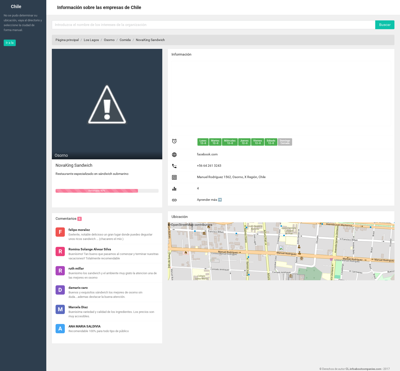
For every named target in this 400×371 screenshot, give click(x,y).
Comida (125, 40)
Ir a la (10, 42)
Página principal (67, 40)
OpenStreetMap (182, 224)
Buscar (385, 24)
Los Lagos (91, 40)
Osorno (109, 40)
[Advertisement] (281, 93)
